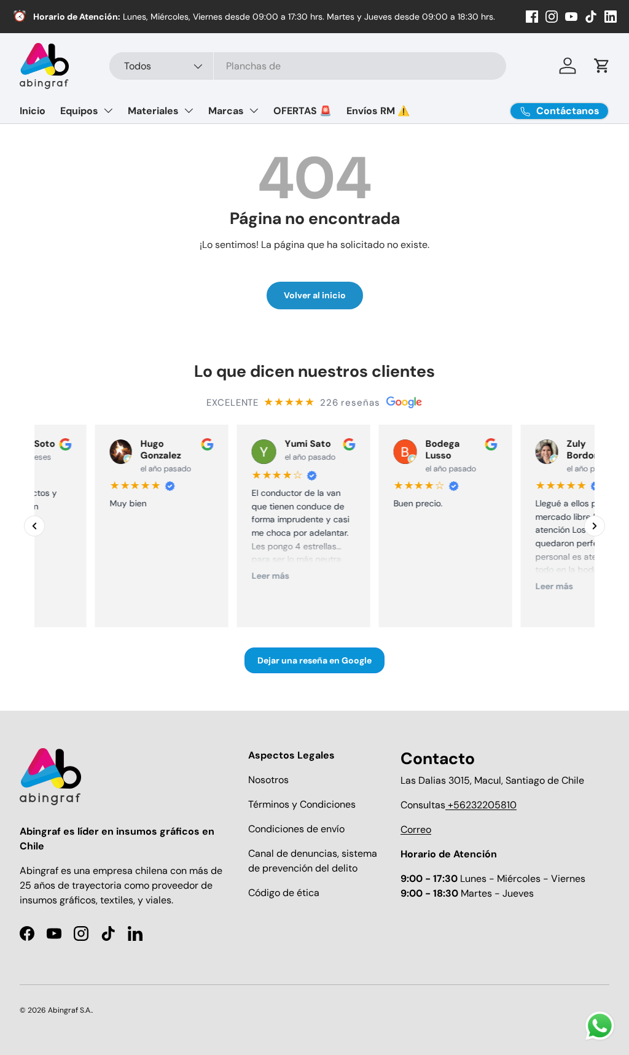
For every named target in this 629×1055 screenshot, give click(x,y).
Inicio (32, 110)
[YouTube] (571, 16)
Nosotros (268, 779)
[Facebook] (532, 16)
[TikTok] (591, 16)
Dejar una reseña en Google (314, 661)
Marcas (226, 110)
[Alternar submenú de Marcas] (253, 110)
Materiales (153, 110)
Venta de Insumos (68, 16)
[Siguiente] (594, 526)
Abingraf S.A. (70, 1010)
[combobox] (307, 66)
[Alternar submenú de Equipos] (108, 110)
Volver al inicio (315, 295)
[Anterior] (34, 526)
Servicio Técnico (142, 16)
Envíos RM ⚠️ (378, 110)
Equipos (79, 110)
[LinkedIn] (610, 16)
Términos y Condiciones (302, 804)
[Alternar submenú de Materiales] (188, 110)
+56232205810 (481, 804)
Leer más (247, 575)
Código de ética (283, 892)
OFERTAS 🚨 (302, 110)
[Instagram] (551, 16)
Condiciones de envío (296, 828)
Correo (415, 829)
